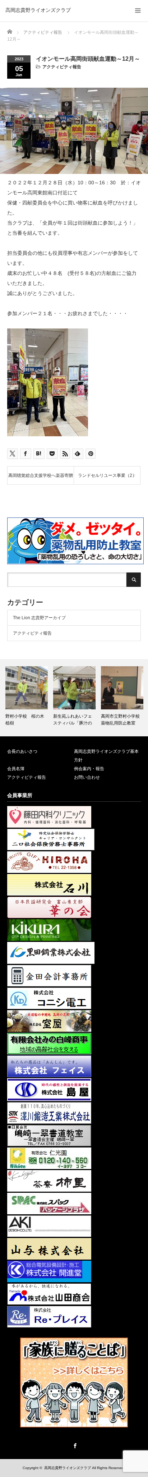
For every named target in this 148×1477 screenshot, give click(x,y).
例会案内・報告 (89, 768)
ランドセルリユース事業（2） (107, 475)
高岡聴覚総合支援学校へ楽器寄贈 (40, 475)
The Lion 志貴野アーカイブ (39, 617)
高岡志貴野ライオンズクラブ (38, 10)
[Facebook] (74, 1444)
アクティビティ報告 (61, 66)
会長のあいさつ (22, 751)
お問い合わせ (87, 777)
